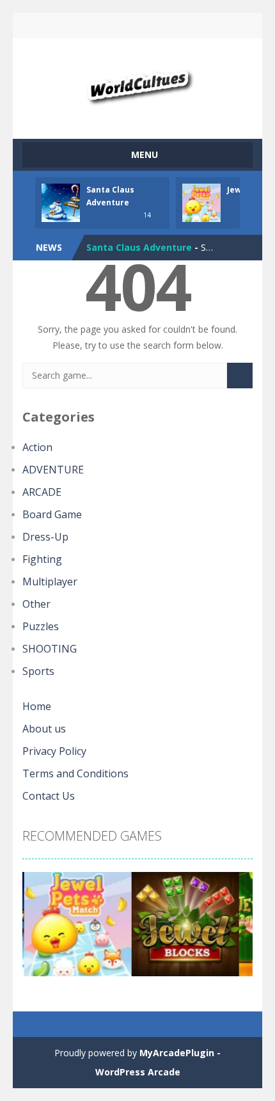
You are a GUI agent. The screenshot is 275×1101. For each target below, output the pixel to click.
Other (36, 604)
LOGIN (83, 25)
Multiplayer (49, 581)
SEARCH (138, 25)
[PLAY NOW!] (61, 202)
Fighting (42, 559)
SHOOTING (49, 649)
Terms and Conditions (75, 773)
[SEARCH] (240, 375)
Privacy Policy (54, 751)
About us (44, 729)
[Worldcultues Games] (138, 83)
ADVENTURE (53, 470)
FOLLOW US (192, 25)
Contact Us (48, 796)
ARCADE (41, 492)
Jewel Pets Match (126, 256)
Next (236, 929)
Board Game (52, 514)
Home (36, 706)
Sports (38, 671)
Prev (39, 929)
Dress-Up (45, 537)
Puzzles (40, 626)
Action (37, 447)
